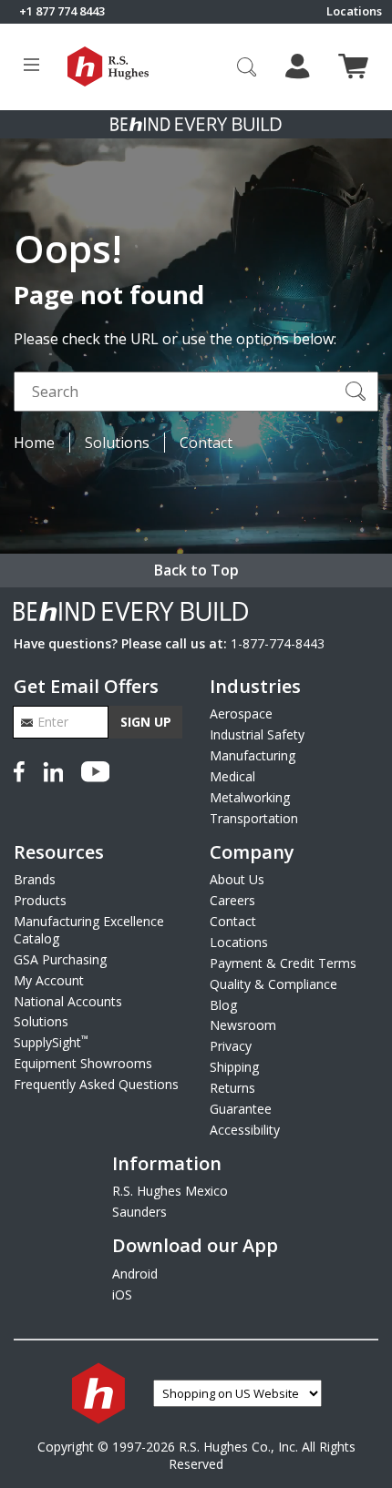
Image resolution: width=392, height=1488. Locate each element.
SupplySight (51, 1042)
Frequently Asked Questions (96, 1084)
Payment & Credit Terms (283, 963)
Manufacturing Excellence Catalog (89, 929)
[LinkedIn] (53, 769)
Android (135, 1273)
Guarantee (241, 1108)
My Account (49, 980)
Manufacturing (252, 755)
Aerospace (241, 713)
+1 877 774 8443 (62, 11)
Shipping (234, 1066)
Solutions (117, 443)
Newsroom (243, 1025)
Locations (354, 11)
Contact (206, 443)
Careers (232, 900)
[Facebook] (23, 769)
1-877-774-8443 (278, 643)
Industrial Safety (257, 734)
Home (34, 443)
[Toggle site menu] (31, 67)
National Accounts (68, 1001)
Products (40, 900)
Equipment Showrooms (83, 1063)
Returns (232, 1087)
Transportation (254, 818)
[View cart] (353, 66)
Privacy (231, 1046)
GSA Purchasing (60, 959)
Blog (223, 1005)
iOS (122, 1294)
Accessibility (245, 1129)
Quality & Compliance (273, 984)
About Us (237, 879)
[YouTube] (95, 769)
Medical (232, 776)
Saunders (139, 1211)
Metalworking (250, 797)
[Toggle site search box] (247, 66)
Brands (35, 879)
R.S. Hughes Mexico (170, 1190)
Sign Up (145, 721)
